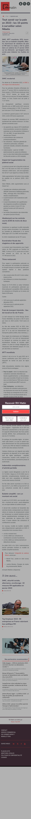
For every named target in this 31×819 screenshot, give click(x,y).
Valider (16, 412)
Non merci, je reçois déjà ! (9, 419)
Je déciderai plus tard (23, 419)
